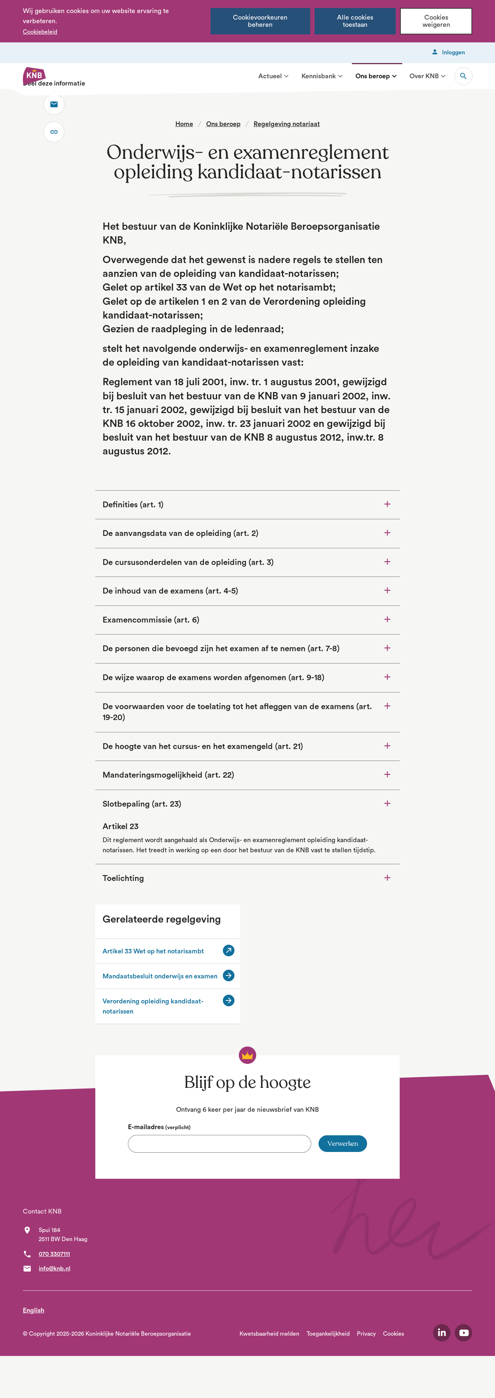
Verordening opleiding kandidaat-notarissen (153, 1006)
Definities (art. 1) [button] (133, 505)
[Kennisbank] (340, 76)
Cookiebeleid (40, 32)
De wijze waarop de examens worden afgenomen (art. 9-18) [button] (213, 678)
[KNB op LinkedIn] (441, 1332)
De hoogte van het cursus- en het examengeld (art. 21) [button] (203, 746)
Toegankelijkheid (328, 1334)
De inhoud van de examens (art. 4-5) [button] (170, 591)
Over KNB (424, 76)
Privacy (366, 1334)
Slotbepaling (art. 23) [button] (142, 804)
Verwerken (343, 1143)
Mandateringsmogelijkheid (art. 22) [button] (168, 775)
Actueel (270, 76)
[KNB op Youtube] (463, 1332)
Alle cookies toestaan (355, 21)
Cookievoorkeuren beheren (260, 21)
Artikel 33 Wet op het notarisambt (161, 952)
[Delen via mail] (54, 104)
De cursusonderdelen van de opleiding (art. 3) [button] (188, 562)
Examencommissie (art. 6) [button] (151, 620)
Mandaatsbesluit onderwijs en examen (160, 976)
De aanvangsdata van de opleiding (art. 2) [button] (180, 533)
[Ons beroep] (394, 76)
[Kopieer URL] (54, 132)
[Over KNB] (443, 76)
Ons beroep (372, 76)
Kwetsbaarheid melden (269, 1334)
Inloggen (453, 52)
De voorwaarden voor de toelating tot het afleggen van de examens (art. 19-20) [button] (237, 712)
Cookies (393, 1334)
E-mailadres (159, 1127)
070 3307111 (54, 1254)
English (33, 1310)
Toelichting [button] (143, 878)
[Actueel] (286, 76)
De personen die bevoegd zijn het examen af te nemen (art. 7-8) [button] (221, 649)
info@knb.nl (54, 1269)
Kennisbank (318, 76)
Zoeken (463, 76)
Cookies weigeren (436, 21)
